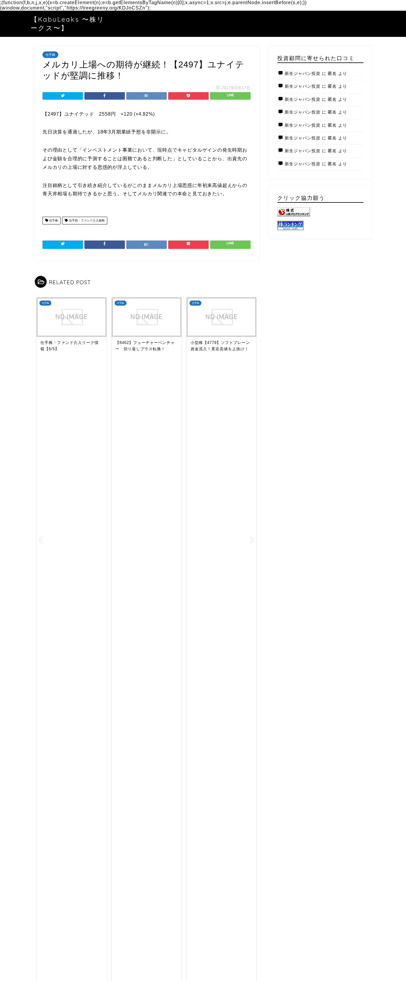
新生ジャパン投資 (302, 73)
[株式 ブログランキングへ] (320, 211)
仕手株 (50, 54)
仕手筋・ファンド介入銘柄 (86, 220)
